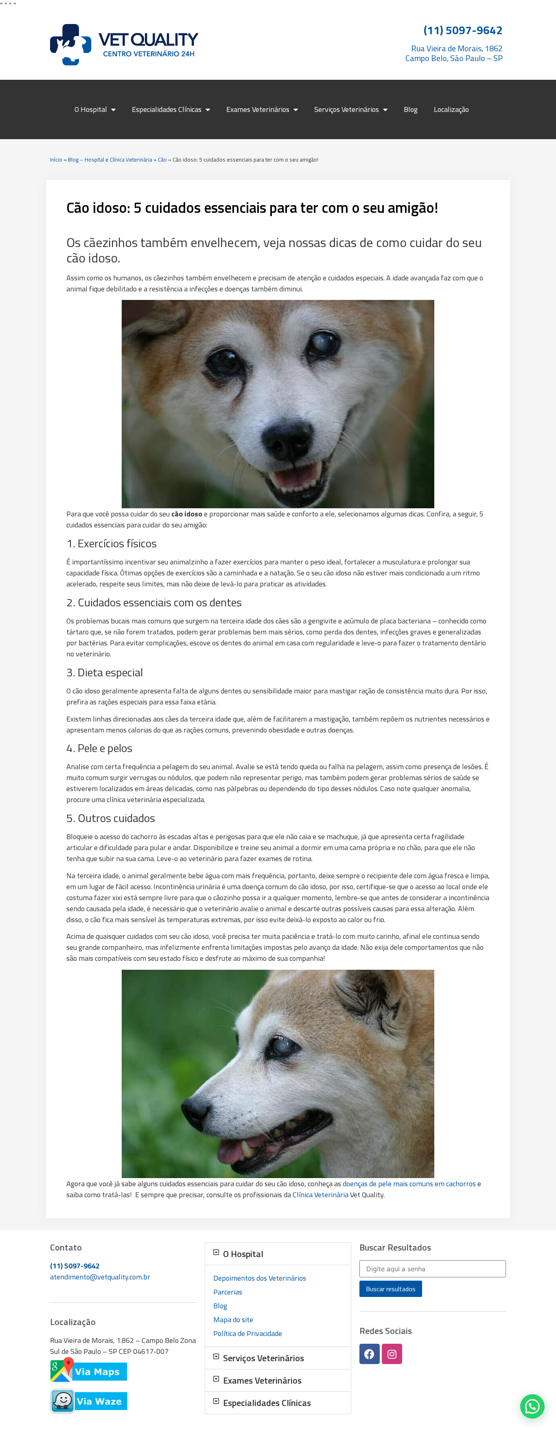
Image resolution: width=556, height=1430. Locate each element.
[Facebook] (369, 1354)
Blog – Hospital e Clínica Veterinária (110, 159)
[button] (278, 1254)
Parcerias (227, 1291)
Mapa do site (233, 1319)
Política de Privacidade (247, 1333)
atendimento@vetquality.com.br (100, 1276)
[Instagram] (392, 1354)
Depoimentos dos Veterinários (259, 1278)
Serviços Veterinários (346, 109)
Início (56, 159)
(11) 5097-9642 (75, 1265)
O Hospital (90, 109)
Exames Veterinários (257, 109)
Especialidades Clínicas (166, 109)
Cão (162, 159)
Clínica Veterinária (320, 1194)
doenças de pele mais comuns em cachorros (409, 1183)
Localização (451, 109)
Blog (411, 109)
